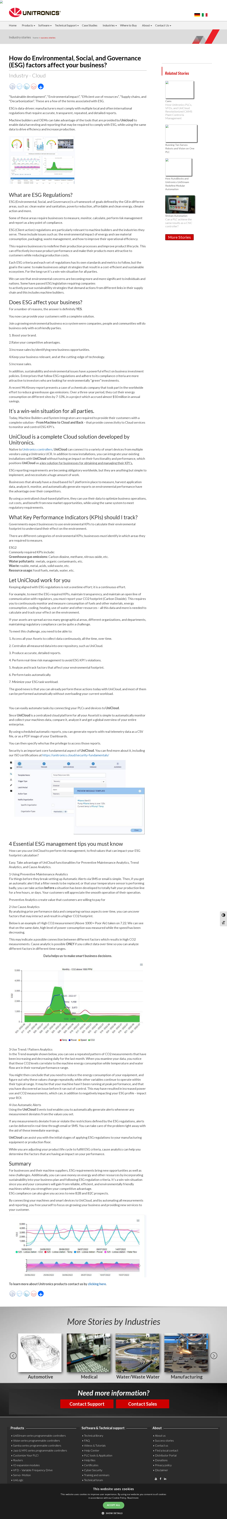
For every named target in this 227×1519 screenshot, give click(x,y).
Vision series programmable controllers (36, 1440)
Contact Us (162, 25)
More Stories (179, 237)
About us (160, 1435)
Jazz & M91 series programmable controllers (40, 1450)
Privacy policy (163, 1465)
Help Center (91, 1450)
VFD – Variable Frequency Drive (33, 1470)
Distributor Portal (165, 1455)
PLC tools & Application (98, 1455)
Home (12, 25)
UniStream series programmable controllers (39, 1435)
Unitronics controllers (37, 449)
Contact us (161, 1445)
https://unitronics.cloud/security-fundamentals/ (75, 755)
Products (27, 25)
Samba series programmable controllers (37, 1445)
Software (43, 25)
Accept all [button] (113, 1505)
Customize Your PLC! (26, 1455)
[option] (40, 1357)
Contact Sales (142, 1404)
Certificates (91, 1465)
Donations (161, 1460)
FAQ (87, 1440)
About (146, 25)
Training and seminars (96, 1475)
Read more (133, 1497)
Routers (18, 1460)
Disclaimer (161, 1470)
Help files (89, 1460)
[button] (113, 1513)
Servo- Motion (22, 1475)
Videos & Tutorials (95, 1445)
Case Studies (89, 25)
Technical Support (66, 25)
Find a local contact (166, 1450)
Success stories (164, 1440)
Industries (109, 25)
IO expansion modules (26, 1465)
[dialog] (113, 1501)
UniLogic (18, 1480)
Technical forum (93, 1480)
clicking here (97, 1284)
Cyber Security (93, 1470)
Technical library (93, 1435)
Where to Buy (128, 25)
